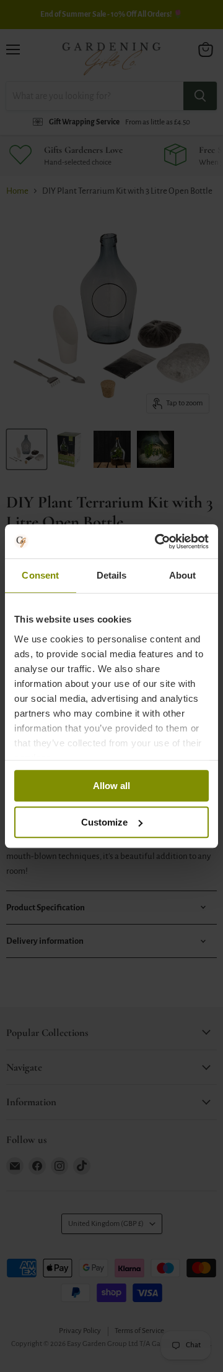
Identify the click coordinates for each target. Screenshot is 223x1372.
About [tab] (182, 575)
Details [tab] (112, 575)
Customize (104, 822)
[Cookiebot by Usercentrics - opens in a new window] (157, 541)
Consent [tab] (40, 575)
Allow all (111, 785)
